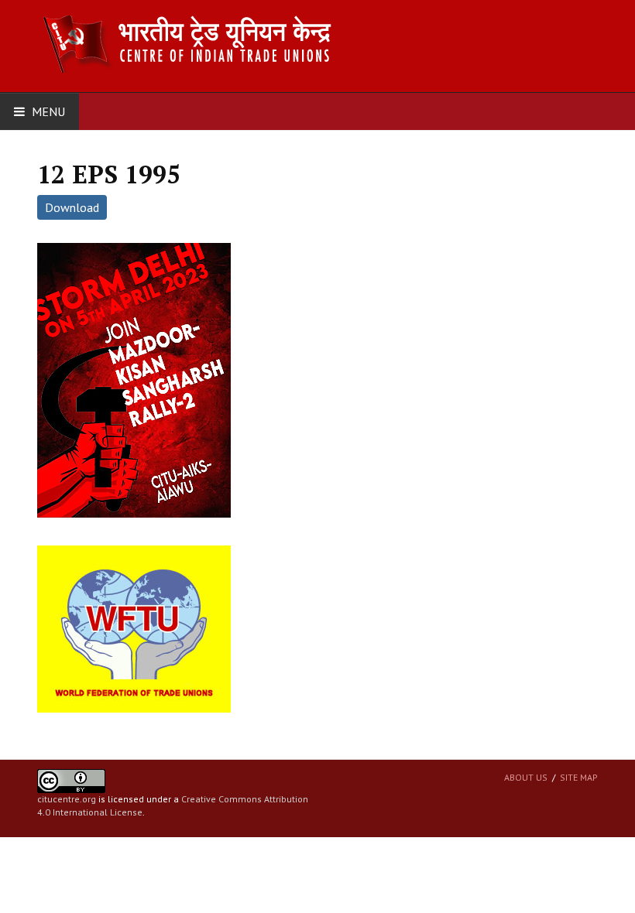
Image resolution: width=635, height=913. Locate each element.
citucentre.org (66, 799)
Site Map (579, 777)
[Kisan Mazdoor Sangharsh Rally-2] (134, 379)
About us (525, 777)
